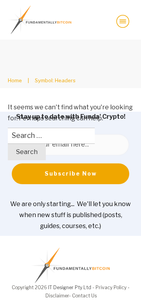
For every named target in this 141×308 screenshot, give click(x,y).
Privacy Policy (111, 287)
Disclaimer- (58, 296)
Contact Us (84, 296)
